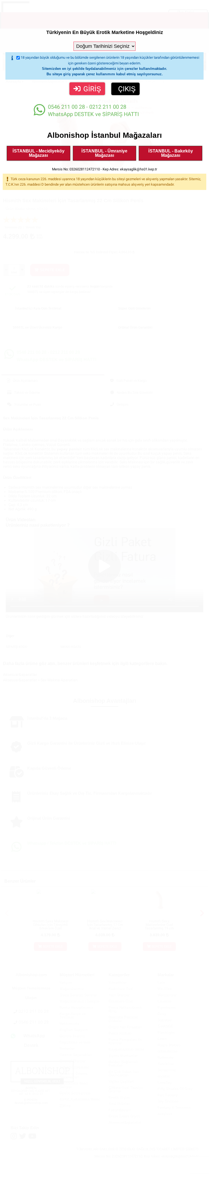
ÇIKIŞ (127, 89)
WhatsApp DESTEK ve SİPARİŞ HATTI (93, 110)
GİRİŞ (92, 89)
